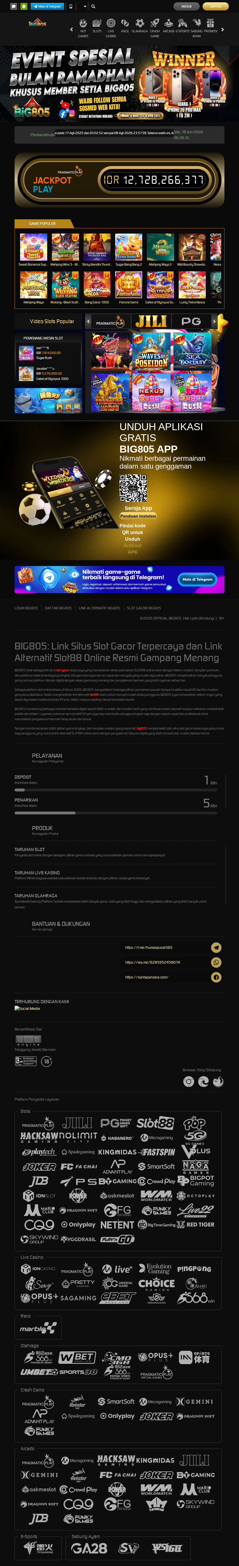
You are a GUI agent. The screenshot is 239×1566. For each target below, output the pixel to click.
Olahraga (140, 31)
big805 (142, 728)
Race (125, 31)
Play (43, 189)
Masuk (187, 6)
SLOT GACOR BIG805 (144, 608)
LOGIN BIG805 (26, 608)
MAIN (37, 246)
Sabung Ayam (197, 33)
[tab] (111, 321)
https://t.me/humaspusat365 (149, 947)
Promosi (210, 31)
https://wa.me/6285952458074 (152, 962)
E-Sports (182, 31)
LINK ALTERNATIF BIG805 (99, 608)
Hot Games (83, 33)
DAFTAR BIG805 (58, 608)
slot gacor (62, 670)
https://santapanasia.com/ (146, 977)
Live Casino (111, 33)
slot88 (94, 695)
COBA (113, 345)
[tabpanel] (119, 84)
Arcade (169, 31)
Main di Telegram (49, 6)
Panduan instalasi (138, 516)
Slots (97, 31)
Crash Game (155, 33)
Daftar (216, 6)
